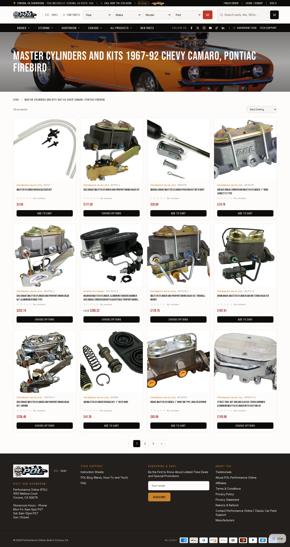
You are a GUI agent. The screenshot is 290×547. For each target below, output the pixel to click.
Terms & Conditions (228, 488)
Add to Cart (44, 213)
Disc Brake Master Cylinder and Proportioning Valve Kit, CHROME (43, 403)
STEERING (44, 28)
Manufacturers (225, 520)
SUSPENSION (69, 28)
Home (16, 99)
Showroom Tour (246, 27)
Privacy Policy (225, 494)
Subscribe (159, 497)
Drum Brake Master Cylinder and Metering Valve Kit (243, 296)
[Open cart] (274, 14)
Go (208, 15)
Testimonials (224, 472)
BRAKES (21, 28)
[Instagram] (204, 28)
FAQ (83, 483)
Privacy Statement (227, 499)
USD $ (273, 3)
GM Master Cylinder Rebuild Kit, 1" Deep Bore (105, 402)
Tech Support (268, 27)
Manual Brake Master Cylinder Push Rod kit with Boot (177, 189)
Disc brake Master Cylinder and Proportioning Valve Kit (111, 189)
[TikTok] (217, 28)
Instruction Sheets (92, 472)
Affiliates (221, 483)
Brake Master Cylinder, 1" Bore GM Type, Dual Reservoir (178, 402)
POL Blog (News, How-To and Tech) (104, 477)
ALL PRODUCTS (119, 28)
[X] (198, 28)
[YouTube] (210, 28)
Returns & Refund (227, 505)
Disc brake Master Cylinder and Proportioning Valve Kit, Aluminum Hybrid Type (43, 297)
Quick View (44, 175)
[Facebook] (191, 28)
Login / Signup (254, 3)
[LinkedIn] (223, 28)
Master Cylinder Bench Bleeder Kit (34, 189)
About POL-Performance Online (236, 477)
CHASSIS (93, 28)
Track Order (231, 3)
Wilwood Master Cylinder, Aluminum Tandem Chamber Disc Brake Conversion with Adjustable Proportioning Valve (110, 298)
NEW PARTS (147, 28)
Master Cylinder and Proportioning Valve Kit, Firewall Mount (177, 297)
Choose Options (111, 213)
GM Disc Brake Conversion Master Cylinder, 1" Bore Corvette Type (242, 191)
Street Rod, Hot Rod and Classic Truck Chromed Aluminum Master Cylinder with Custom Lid (241, 403)
